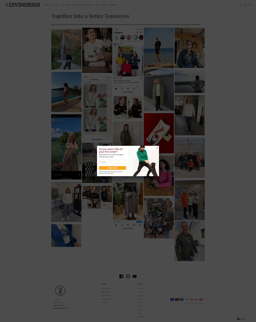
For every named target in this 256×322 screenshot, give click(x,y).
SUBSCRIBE (112, 168)
